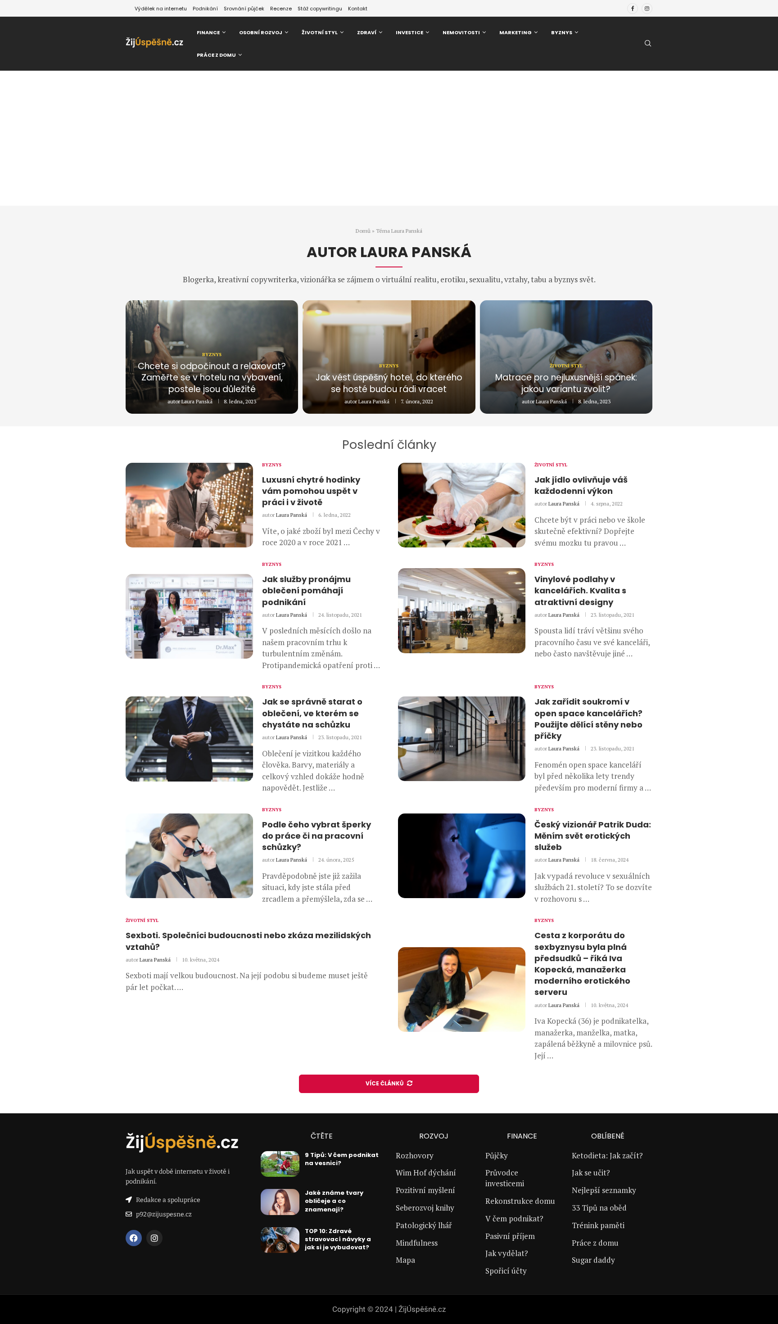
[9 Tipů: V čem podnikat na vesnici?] (280, 1164)
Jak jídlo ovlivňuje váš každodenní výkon (581, 485)
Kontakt (357, 8)
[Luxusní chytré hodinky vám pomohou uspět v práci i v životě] (189, 505)
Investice (409, 32)
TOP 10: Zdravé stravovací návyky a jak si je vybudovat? (338, 1239)
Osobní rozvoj (260, 32)
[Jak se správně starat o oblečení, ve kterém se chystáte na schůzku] (189, 738)
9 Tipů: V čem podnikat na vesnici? (342, 1159)
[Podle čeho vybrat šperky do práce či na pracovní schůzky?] (189, 855)
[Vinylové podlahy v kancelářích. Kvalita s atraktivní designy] (461, 610)
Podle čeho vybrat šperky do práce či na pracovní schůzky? (316, 836)
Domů (363, 230)
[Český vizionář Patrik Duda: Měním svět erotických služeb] (461, 855)
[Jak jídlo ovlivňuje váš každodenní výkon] (461, 505)
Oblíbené (607, 1136)
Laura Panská (197, 401)
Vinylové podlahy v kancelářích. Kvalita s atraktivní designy (580, 590)
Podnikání (205, 8)
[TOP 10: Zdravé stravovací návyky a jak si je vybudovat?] (280, 1240)
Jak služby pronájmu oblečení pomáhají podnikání (306, 590)
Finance (208, 32)
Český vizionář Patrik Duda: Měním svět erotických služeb (592, 836)
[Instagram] (647, 8)
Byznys (561, 32)
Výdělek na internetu (161, 8)
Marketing (515, 32)
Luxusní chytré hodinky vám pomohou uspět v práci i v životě (311, 491)
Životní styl (320, 32)
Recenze (281, 8)
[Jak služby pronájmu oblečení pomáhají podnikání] (189, 616)
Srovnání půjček (244, 8)
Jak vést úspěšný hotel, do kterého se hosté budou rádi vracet (389, 383)
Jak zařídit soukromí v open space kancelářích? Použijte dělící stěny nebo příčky (588, 718)
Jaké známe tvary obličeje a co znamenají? (334, 1200)
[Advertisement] (389, 138)
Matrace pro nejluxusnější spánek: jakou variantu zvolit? (566, 383)
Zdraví (366, 32)
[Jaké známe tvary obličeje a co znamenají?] (280, 1202)
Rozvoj (433, 1136)
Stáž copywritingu (320, 8)
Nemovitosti (461, 32)
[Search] (647, 44)
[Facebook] (632, 8)
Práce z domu (216, 55)
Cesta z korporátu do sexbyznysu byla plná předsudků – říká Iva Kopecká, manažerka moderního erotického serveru (582, 964)
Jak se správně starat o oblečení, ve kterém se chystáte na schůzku (312, 713)
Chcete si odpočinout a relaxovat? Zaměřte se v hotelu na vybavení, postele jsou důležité (212, 377)
